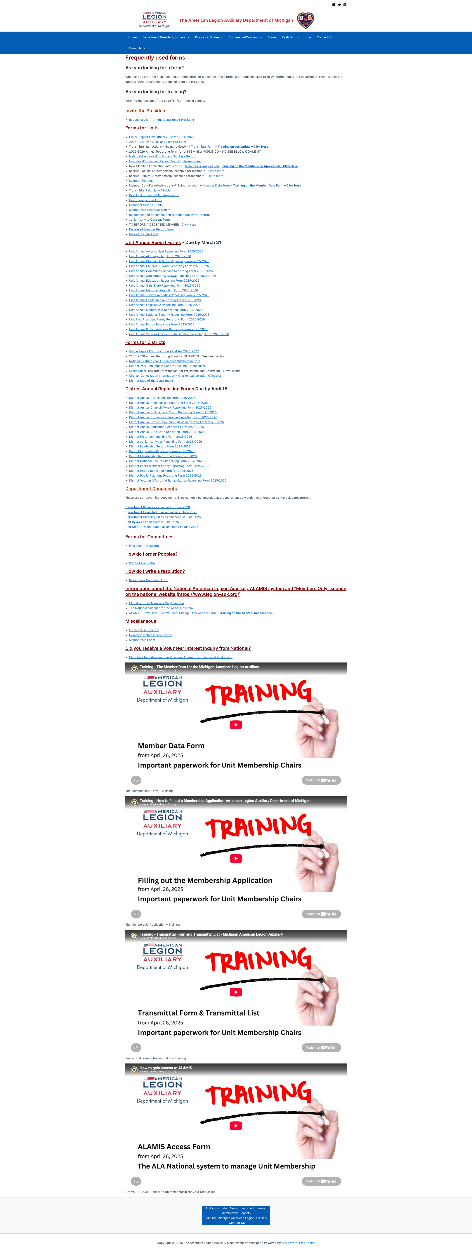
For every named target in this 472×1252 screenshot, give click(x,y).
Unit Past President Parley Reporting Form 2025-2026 (167, 319)
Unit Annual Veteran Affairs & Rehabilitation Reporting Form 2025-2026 (179, 334)
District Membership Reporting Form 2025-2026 (163, 456)
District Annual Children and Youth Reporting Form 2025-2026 (173, 412)
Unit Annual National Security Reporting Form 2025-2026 (169, 314)
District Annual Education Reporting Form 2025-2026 (166, 427)
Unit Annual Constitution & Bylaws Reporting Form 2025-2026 (172, 276)
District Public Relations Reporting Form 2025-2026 (165, 475)
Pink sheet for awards (144, 545)
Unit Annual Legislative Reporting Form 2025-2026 (164, 305)
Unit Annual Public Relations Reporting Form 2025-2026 (168, 329)
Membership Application (202, 166)
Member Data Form (216, 185)
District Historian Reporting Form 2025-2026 (160, 436)
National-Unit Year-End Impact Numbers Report (162, 156)
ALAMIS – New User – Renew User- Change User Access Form (172, 613)
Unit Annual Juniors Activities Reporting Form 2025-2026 (169, 295)
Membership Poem (142, 640)
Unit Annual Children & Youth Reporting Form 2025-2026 (169, 266)
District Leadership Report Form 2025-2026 (160, 446)
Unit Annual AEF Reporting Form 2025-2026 (160, 256)
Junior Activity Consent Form (149, 219)
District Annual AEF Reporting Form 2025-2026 (162, 398)
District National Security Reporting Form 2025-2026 (166, 461)
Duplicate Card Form (143, 234)
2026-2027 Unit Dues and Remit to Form (157, 142)
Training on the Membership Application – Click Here (260, 166)
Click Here (188, 224)
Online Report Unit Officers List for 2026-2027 (161, 137)
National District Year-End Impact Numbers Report (164, 361)
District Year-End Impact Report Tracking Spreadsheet (167, 366)
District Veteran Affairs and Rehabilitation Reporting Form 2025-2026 (177, 480)
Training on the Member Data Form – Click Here (267, 185)
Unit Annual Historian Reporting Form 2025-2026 (163, 290)
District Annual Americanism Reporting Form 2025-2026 (168, 402)
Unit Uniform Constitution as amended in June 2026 (161, 527)
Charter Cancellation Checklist (199, 375)
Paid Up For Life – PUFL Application (154, 195)
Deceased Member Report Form (151, 229)
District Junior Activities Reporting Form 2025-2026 (165, 441)
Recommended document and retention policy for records (169, 215)
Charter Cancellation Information (152, 375)
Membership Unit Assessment (149, 210)
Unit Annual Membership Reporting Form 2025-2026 (166, 310)
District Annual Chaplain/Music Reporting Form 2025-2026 (170, 407)
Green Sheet (138, 371)
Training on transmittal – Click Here (243, 146)
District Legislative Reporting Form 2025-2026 (162, 451)
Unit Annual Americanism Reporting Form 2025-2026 (166, 251)
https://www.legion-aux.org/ (208, 594)
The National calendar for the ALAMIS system (161, 608)
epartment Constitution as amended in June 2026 (162, 512)
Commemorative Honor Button (150, 635)
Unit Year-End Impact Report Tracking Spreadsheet (165, 161)
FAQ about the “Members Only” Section (156, 603)
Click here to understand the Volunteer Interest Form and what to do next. (180, 657)
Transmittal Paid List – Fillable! (150, 190)
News (234, 1208)
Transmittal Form (202, 146)
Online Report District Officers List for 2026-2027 (164, 351)
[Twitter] (339, 4)
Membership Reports (236, 1213)
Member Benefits (141, 180)
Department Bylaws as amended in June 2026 (157, 507)
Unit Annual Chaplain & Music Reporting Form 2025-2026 (169, 261)
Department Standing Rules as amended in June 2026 (163, 517)
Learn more (216, 171)
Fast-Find (247, 1208)
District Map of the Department (151, 380)
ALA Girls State (216, 1208)
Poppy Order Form (142, 563)
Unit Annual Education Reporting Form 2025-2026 (164, 280)
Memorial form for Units (146, 205)
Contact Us (237, 1223)
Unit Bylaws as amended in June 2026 (152, 522)
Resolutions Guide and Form (148, 580)
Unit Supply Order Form (145, 200)
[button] (187, 37)
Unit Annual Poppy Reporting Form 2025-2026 (162, 324)
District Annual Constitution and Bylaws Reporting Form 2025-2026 (176, 422)
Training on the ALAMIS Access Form (246, 613)
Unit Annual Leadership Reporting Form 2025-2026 (165, 300)
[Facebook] (334, 4)
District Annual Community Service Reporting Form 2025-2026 (173, 417)
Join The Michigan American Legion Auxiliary (236, 1218)
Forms (261, 1208)
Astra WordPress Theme (298, 1243)
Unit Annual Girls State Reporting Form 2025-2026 (164, 285)
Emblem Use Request (144, 630)
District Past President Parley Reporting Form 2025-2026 (169, 466)
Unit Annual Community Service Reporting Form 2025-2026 (171, 271)
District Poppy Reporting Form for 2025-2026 (161, 470)
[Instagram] (345, 4)
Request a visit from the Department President (161, 119)
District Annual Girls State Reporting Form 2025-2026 (167, 432)
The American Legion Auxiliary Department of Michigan (236, 20)
